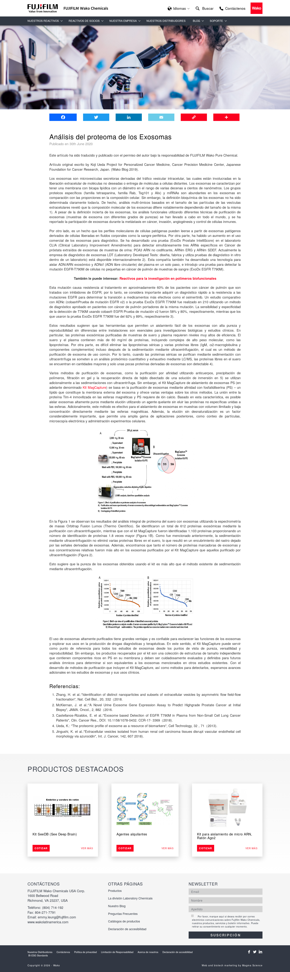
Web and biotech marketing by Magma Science (232, 965)
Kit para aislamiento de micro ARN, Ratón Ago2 (224, 836)
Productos (115, 890)
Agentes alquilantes (131, 834)
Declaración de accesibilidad (127, 929)
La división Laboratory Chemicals (130, 898)
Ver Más (87, 848)
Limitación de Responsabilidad (117, 952)
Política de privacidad (85, 952)
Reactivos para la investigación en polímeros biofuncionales (167, 278)
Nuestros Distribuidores (166, 21)
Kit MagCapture (94, 387)
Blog (196, 21)
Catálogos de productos (124, 921)
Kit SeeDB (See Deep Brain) (55, 834)
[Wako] (43, 8)
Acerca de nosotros (148, 952)
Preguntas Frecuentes (123, 913)
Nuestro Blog (117, 906)
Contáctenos (63, 952)
